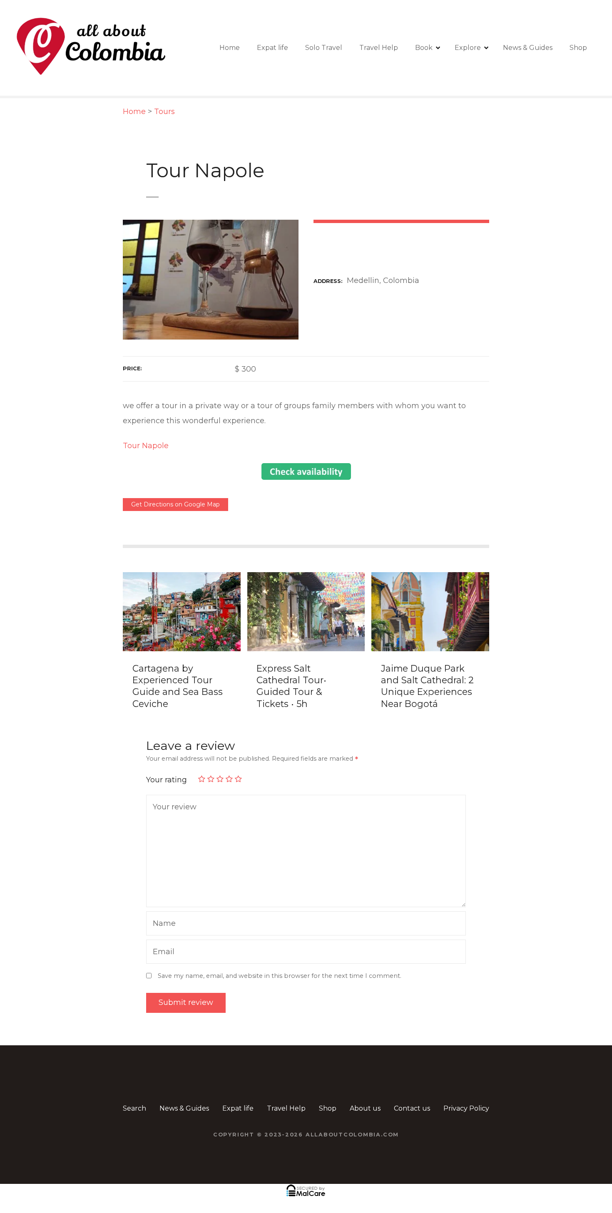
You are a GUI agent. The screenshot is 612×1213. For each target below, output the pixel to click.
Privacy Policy (466, 1108)
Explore (468, 48)
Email (162, 952)
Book (424, 48)
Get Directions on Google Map (175, 504)
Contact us (412, 1108)
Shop (578, 48)
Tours (164, 111)
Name (162, 924)
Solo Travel (323, 48)
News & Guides (527, 48)
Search (134, 1108)
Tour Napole (146, 445)
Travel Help (378, 48)
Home (229, 48)
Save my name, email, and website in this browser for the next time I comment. (279, 976)
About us (365, 1108)
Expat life (272, 48)
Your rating (167, 779)
